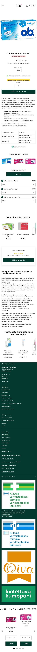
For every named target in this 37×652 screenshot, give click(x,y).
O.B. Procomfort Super (10, 189)
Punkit (3, 426)
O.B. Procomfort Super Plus (12, 197)
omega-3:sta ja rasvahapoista (11, 302)
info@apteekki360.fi (8, 471)
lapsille (15, 308)
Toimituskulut (16, 63)
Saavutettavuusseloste (8, 409)
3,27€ (11, 631)
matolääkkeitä (26, 315)
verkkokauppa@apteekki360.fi (11, 462)
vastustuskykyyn (7, 308)
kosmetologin (23, 295)
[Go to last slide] (2, 631)
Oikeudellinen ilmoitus (8, 400)
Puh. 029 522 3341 (7, 516)
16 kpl (18, 70)
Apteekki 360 (6, 278)
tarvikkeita (25, 317)
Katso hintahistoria (20, 147)
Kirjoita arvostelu (18, 260)
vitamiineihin (24, 302)
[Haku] (30, 6)
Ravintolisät (5, 434)
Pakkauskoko (18, 67)
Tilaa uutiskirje (8, 476)
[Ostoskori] (34, 6)
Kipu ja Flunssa (6, 437)
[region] (18, 630)
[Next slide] (34, 631)
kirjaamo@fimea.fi (7, 514)
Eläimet (4, 448)
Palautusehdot (6, 395)
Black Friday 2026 (7, 417)
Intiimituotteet (5, 443)
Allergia (4, 423)
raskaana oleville (23, 308)
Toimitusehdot (6, 389)
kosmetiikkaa (19, 288)
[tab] (14, 648)
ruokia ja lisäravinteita (8, 317)
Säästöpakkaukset (7, 415)
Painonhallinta (6, 440)
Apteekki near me (6, 451)
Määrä (18, 82)
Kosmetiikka (5, 432)
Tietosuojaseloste (7, 398)
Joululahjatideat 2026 (8, 420)
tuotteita (17, 280)
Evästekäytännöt (6, 406)
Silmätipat (4, 445)
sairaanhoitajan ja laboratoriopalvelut (13, 297)
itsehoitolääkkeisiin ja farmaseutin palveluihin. (15, 284)
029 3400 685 (9, 458)
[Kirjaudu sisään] (27, 6)
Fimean (15, 513)
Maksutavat (5, 392)
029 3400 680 (9, 468)
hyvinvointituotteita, (28, 286)
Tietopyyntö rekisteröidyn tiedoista (11, 403)
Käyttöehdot (5, 387)
